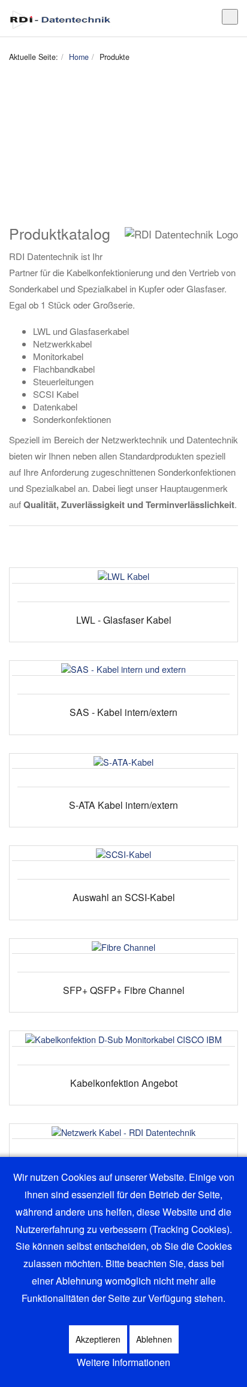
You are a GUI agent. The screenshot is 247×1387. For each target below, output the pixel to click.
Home (79, 57)
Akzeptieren (98, 1339)
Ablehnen (154, 1339)
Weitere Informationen (123, 1362)
